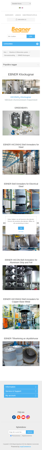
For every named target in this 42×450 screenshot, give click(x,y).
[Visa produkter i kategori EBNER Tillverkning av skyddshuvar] (21, 353)
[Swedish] (20, 7)
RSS (19, 417)
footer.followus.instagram (28, 417)
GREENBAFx (21, 108)
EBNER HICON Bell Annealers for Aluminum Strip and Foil (21, 261)
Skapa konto (9, 15)
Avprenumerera (27, 436)
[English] (22, 7)
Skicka (29, 432)
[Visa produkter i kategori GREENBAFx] (21, 123)
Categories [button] (8, 44)
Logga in (18, 15)
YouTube (23, 417)
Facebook (14, 417)
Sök (30, 36)
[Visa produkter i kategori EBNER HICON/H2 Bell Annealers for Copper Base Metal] (21, 317)
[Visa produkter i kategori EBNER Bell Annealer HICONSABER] (21, 238)
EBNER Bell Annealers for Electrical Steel (21, 185)
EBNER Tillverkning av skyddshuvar (21, 338)
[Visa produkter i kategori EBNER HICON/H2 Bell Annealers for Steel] (21, 162)
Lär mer (21, 231)
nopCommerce (25, 446)
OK (21, 228)
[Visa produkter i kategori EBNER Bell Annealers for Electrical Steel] (21, 201)
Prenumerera (16, 436)
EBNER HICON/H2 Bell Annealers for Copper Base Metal (21, 300)
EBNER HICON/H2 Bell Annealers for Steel (21, 145)
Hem (5, 52)
